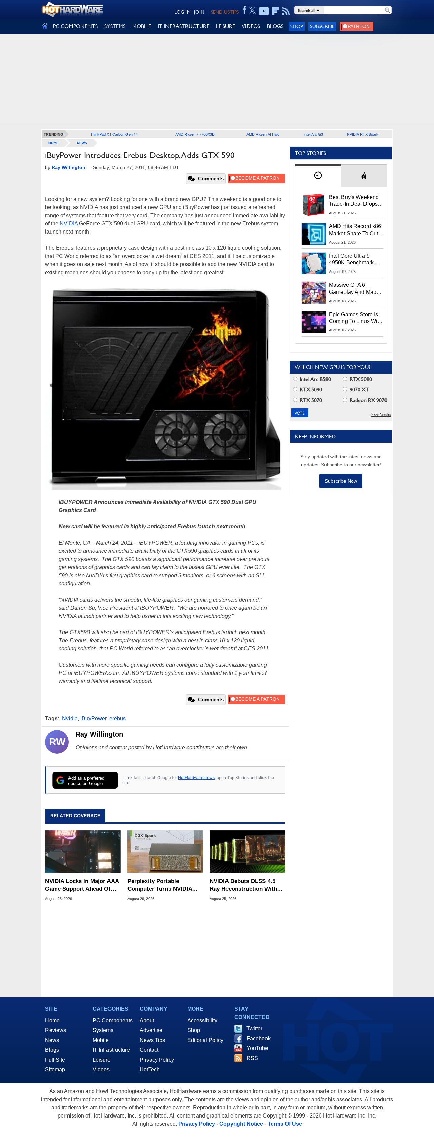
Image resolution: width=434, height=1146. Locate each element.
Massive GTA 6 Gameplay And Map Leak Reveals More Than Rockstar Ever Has (353, 289)
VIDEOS (251, 26)
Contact (149, 1050)
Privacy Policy (157, 1060)
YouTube (257, 1048)
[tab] (318, 175)
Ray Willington (99, 734)
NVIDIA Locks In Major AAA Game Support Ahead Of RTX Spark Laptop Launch (82, 885)
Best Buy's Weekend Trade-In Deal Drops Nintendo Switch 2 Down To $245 (354, 201)
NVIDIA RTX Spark (362, 134)
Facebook (258, 1038)
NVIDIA (69, 223)
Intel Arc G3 (313, 134)
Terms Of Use (285, 1124)
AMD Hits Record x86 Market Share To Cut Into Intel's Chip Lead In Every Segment (355, 230)
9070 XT (358, 389)
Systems (103, 1030)
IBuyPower (93, 718)
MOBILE (141, 26)
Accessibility (202, 1020)
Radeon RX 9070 (367, 400)
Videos (101, 1069)
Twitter (254, 1028)
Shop (296, 26)
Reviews (55, 1030)
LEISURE (225, 26)
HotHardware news (196, 777)
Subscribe (322, 26)
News (82, 143)
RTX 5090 (310, 389)
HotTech (150, 1069)
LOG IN (182, 12)
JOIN (199, 12)
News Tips (152, 1040)
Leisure (102, 1060)
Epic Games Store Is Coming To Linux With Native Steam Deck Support (355, 318)
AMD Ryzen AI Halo (262, 134)
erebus (117, 718)
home (53, 143)
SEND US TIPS (225, 12)
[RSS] (286, 11)
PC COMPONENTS (75, 26)
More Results (381, 415)
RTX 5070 (310, 400)
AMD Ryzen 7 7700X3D (195, 134)
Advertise (151, 1030)
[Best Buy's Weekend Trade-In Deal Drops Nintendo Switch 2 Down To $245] (314, 205)
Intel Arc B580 (314, 379)
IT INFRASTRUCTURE (183, 26)
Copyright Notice (241, 1124)
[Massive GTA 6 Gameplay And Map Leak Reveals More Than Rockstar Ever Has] (314, 292)
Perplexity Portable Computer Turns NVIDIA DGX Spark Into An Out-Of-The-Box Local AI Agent (163, 885)
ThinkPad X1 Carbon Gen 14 (114, 134)
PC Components (113, 1020)
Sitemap (55, 1069)
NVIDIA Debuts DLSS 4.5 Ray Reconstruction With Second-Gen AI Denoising (244, 885)
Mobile (101, 1040)
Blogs (52, 1050)
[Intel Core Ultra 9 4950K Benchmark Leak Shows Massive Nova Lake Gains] (314, 263)
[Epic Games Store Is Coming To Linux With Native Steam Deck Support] (314, 322)
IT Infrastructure (111, 1050)
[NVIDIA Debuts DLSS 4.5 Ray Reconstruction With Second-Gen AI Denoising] (247, 851)
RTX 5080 (360, 379)
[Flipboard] (275, 11)
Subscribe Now (341, 481)
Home (52, 1020)
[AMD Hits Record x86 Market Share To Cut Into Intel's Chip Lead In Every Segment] (314, 234)
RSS (252, 1058)
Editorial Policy (205, 1040)
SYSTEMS (114, 26)
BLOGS (275, 26)
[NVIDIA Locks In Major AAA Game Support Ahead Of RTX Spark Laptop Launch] (83, 851)
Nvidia (70, 718)
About (147, 1020)
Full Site (55, 1060)
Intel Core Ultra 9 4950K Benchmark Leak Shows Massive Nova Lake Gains (354, 259)
